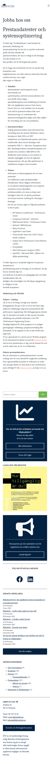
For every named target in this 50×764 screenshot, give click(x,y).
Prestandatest (13, 680)
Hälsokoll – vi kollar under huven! (16, 619)
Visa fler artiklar (25, 651)
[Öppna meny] (48, 5)
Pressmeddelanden (20, 677)
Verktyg (16, 686)
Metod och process (20, 683)
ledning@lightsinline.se (17, 720)
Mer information (25, 446)
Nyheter (11, 674)
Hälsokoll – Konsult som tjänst (15, 627)
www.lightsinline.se (16, 717)
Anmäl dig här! (25, 554)
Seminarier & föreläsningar (18, 690)
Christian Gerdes (40, 340)
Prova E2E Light (25, 455)
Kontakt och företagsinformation (19, 728)
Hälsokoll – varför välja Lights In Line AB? (20, 611)
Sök (43, 394)
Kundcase (12, 671)
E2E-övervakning (14, 668)
